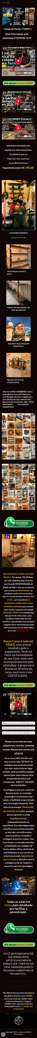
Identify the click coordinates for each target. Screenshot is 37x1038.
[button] (3, 1034)
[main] (18, 33)
